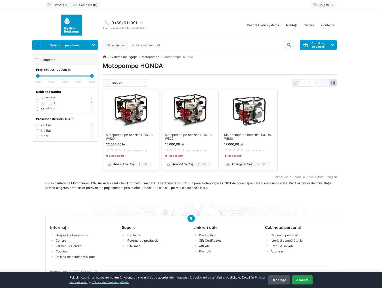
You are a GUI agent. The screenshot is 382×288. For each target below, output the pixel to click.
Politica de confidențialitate (75, 257)
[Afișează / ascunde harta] (191, 218)
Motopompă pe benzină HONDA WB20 (188, 136)
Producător (207, 235)
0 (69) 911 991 (124, 23)
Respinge (279, 280)
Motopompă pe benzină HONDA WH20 (129, 136)
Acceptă (302, 280)
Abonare (277, 251)
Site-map (134, 246)
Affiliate (204, 246)
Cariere (309, 25)
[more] (150, 164)
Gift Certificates (210, 240)
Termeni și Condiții (69, 246)
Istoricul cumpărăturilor (287, 240)
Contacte (327, 25)
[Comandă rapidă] (139, 164)
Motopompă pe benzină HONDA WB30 (247, 136)
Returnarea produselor (143, 240)
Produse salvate (282, 246)
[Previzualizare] (145, 164)
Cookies (61, 251)
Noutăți (291, 25)
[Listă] (318, 83)
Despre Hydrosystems (263, 25)
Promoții (205, 251)
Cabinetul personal (284, 235)
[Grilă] (326, 83)
